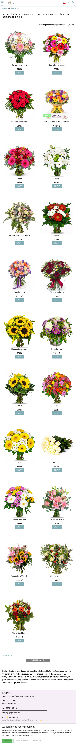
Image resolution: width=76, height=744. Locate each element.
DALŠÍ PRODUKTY (38, 660)
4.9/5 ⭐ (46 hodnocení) (10, 717)
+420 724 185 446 (10, 708)
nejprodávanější (49, 25)
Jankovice (15, 8)
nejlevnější (61, 25)
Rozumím (7, 741)
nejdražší (70, 25)
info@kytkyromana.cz (12, 713)
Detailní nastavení (21, 741)
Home (4, 8)
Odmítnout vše (37, 741)
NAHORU (8, 655)
